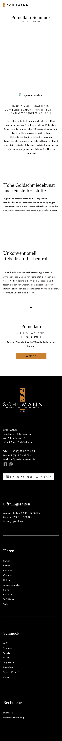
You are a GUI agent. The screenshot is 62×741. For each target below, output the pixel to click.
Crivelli (6, 652)
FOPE (6, 657)
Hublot (6, 580)
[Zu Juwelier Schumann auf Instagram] (10, 464)
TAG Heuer (8, 599)
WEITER (31, 356)
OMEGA (7, 594)
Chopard (7, 575)
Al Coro (7, 643)
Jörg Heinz (8, 662)
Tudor (6, 604)
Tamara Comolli (11, 672)
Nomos (6, 589)
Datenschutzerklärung (13, 717)
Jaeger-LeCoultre (11, 585)
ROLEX (6, 560)
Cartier (6, 565)
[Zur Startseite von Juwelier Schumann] (15, 5)
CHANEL (7, 570)
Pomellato (8, 667)
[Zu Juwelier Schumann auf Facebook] (5, 464)
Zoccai (6, 677)
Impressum (8, 712)
